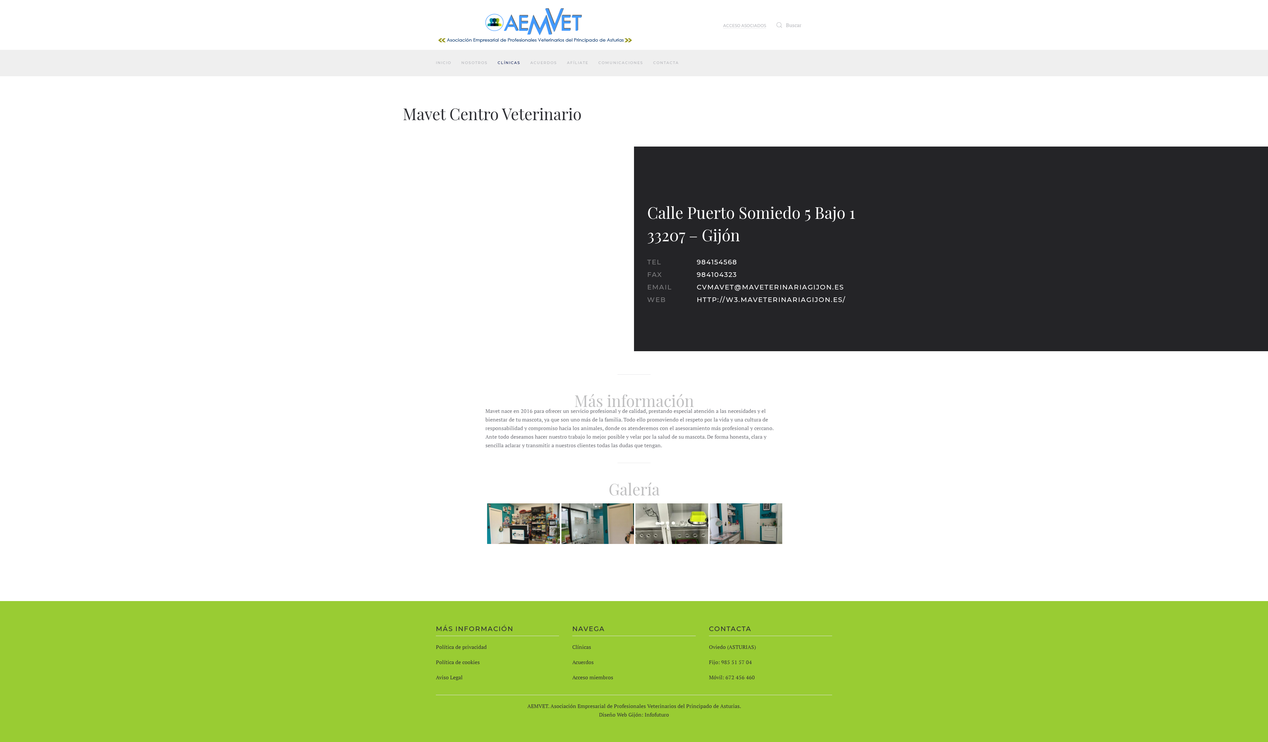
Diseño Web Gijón (620, 714)
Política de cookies (458, 662)
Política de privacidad (461, 647)
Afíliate (577, 62)
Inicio (443, 62)
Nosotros (474, 62)
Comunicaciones (620, 62)
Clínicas (509, 62)
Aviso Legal (449, 677)
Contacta (666, 62)
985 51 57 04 (736, 662)
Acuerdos (543, 62)
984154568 (717, 262)
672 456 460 (740, 677)
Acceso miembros (592, 677)
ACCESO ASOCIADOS (744, 25)
